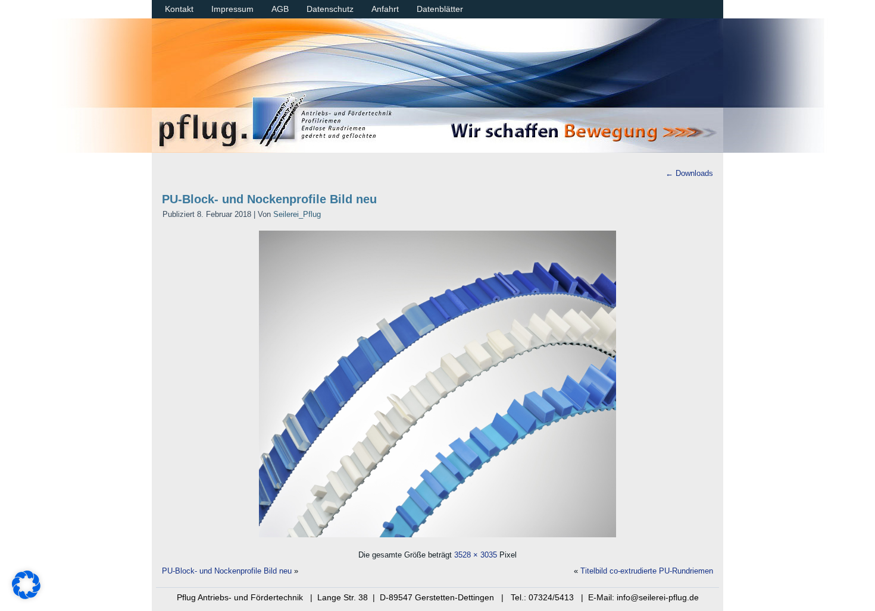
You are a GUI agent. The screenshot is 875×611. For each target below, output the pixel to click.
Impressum (232, 9)
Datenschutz (330, 9)
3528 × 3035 (475, 554)
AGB (280, 9)
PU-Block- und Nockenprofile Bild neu (269, 199)
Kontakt (179, 9)
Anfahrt (385, 9)
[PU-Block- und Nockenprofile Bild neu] (437, 538)
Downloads (689, 173)
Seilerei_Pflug (297, 214)
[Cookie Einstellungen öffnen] (26, 596)
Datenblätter (440, 9)
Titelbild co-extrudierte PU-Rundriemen (646, 570)
